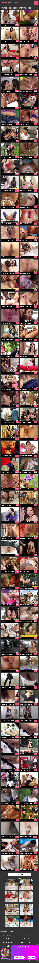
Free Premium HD (7, 935)
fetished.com (24, 935)
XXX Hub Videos (25, 939)
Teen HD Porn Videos (8, 939)
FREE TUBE (10, 2)
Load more (19, 874)
